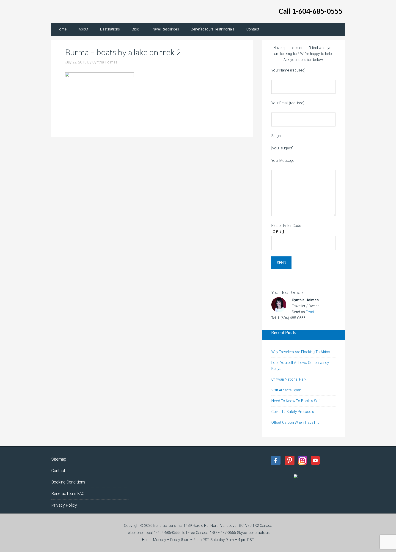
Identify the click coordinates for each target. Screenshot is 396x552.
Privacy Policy (64, 505)
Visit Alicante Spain (286, 390)
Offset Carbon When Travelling (295, 422)
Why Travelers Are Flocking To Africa (300, 352)
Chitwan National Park (288, 379)
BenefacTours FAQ (68, 493)
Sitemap (58, 459)
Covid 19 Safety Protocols (292, 411)
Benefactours (88, 11)
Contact (58, 470)
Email (310, 312)
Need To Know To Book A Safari (297, 401)
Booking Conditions (68, 482)
